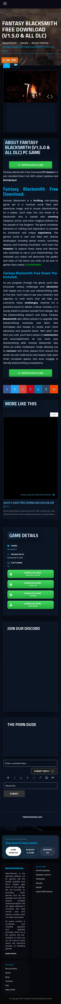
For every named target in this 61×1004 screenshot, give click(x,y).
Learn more (10, 953)
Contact (9, 981)
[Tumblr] (46, 389)
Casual (23, 495)
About (7, 973)
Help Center (10, 989)
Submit (14, 793)
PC (8, 506)
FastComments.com (32, 817)
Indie (29, 495)
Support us (47, 851)
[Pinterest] (30, 389)
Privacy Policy (11, 968)
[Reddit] (54, 389)
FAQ (7, 985)
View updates (13, 851)
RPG (32, 495)
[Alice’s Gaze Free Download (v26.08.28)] (31, 458)
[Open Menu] (5, 3)
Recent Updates (43, 870)
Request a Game (43, 875)
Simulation (39, 495)
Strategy (47, 495)
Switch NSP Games (44, 891)
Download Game (32, 164)
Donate (39, 883)
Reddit (39, 887)
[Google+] (23, 389)
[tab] (6, 65)
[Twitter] (15, 389)
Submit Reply (42, 771)
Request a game (30, 851)
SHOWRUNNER (33, 264)
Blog (7, 977)
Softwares (40, 879)
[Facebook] (7, 389)
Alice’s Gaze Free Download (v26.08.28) (29, 502)
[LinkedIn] (38, 389)
